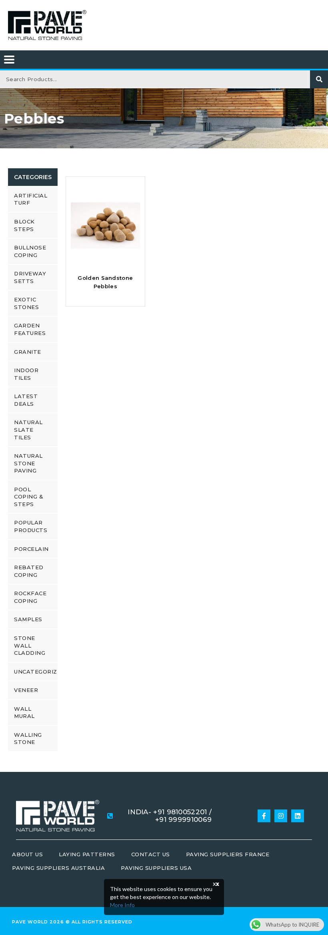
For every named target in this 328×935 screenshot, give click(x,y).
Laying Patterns (87, 854)
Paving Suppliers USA (156, 868)
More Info (122, 904)
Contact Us (150, 854)
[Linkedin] (297, 815)
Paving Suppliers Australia (58, 868)
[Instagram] (280, 815)
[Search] (319, 79)
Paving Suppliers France (228, 854)
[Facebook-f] (264, 815)
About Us (27, 854)
